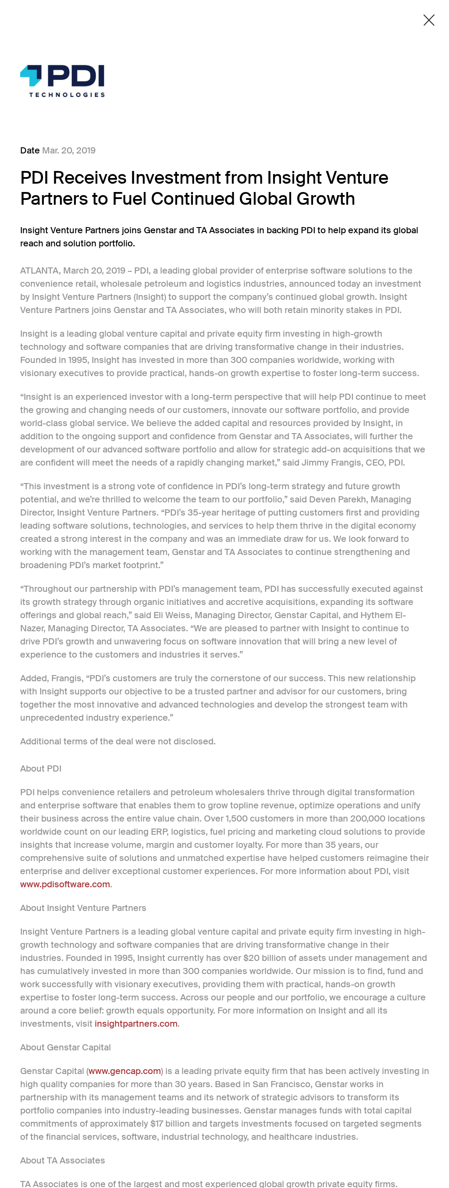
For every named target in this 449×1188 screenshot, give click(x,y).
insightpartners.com (136, 1023)
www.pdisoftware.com (65, 884)
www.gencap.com (125, 1071)
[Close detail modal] (429, 20)
